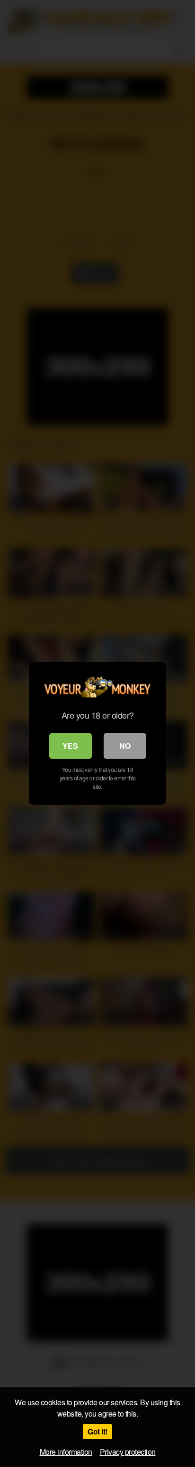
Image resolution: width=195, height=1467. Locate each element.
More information (66, 1451)
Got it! (97, 1431)
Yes (70, 745)
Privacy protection (128, 1451)
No (125, 745)
